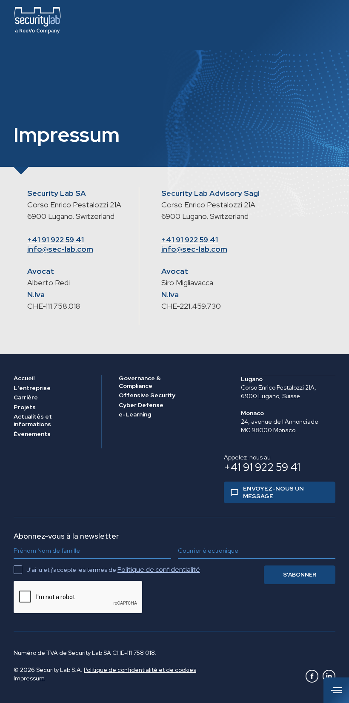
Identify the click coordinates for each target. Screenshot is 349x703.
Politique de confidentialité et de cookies (140, 670)
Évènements (32, 434)
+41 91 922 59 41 (55, 239)
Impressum (29, 678)
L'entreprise (32, 388)
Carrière (26, 397)
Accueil (24, 378)
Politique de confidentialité (158, 569)
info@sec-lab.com (60, 249)
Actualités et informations (33, 420)
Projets (25, 407)
